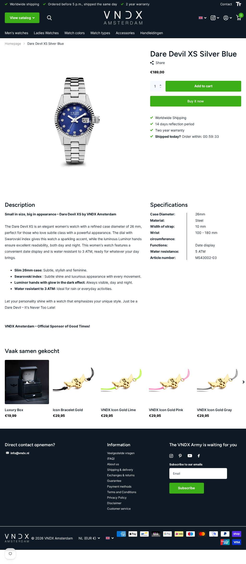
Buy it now (195, 101)
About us (113, 464)
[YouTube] (190, 455)
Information (118, 444)
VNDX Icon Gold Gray (214, 410)
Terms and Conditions (121, 492)
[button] (162, 82)
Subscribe (187, 488)
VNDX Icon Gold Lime (118, 410)
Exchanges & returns (121, 475)
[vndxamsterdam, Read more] (214, 18)
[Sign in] (227, 18)
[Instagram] (171, 456)
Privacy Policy (117, 497)
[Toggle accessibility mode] (238, 4)
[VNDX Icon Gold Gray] (219, 382)
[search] (48, 18)
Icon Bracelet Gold (68, 410)
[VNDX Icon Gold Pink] (171, 382)
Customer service (119, 508)
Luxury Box (14, 410)
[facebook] (199, 456)
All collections (16, 33)
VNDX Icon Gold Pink (166, 410)
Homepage (13, 43)
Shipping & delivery (120, 469)
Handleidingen (151, 33)
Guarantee (114, 481)
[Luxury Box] (27, 382)
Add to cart (203, 86)
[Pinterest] (180, 456)
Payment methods (119, 486)
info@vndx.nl (20, 453)
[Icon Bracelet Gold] (75, 382)
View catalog (21, 18)
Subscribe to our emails (186, 464)
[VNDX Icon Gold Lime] (123, 382)
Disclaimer (114, 503)
